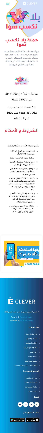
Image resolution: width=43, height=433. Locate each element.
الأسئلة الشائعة (31, 383)
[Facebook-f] (36, 404)
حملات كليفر (32, 357)
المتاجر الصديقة (31, 343)
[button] (24, 266)
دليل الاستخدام (31, 378)
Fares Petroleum (26, 317)
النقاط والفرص (31, 339)
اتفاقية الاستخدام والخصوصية (26, 366)
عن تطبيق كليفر (31, 334)
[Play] (21, 253)
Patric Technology (26, 320)
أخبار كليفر (33, 352)
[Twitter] (31, 404)
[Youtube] (20, 404)
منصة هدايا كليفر (31, 361)
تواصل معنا (32, 392)
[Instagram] (25, 404)
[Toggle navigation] (7, 4)
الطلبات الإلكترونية (30, 348)
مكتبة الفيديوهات (30, 387)
